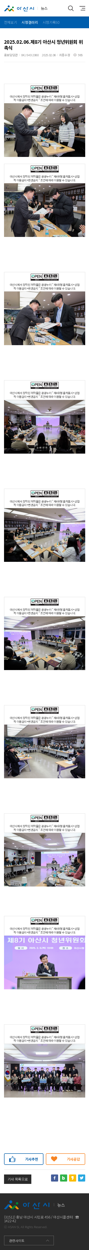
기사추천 (31, 1159)
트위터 (81, 1178)
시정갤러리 (30, 22)
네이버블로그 (63, 1178)
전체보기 (10, 22)
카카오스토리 (72, 1178)
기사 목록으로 (18, 1179)
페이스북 (54, 1178)
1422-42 (10, 1220)
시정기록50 (51, 22)
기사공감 (73, 1159)
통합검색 (71, 8)
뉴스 (44, 8)
